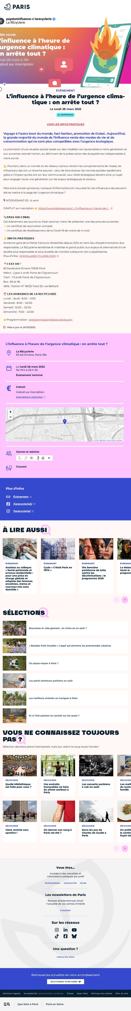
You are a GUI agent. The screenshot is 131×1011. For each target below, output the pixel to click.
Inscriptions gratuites (29, 397)
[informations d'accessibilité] (34, 458)
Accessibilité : (43, 993)
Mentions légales (11, 993)
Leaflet (97, 440)
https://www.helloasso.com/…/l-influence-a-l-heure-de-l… (73, 208)
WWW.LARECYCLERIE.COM (38, 256)
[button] (65, 421)
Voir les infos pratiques (65, 124)
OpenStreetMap (111, 440)
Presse (70, 993)
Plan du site (122, 993)
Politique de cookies (101, 993)
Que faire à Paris (28, 1004)
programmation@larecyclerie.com (50, 319)
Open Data (82, 993)
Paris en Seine (55, 1004)
